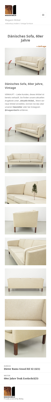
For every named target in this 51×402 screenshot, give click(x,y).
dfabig (21, 399)
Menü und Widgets (43, 15)
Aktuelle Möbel (27, 100)
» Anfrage (41, 46)
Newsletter (17, 107)
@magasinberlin (12, 110)
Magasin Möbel (12, 20)
